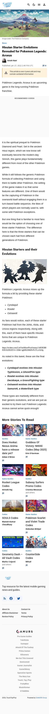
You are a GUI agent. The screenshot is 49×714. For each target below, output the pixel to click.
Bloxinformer (24, 687)
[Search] (28, 4)
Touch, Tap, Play (24, 680)
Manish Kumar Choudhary (9, 523)
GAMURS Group (41, 698)
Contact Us (25, 609)
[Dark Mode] (33, 4)
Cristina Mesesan (34, 489)
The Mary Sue (24, 676)
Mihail (28, 561)
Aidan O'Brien (8, 457)
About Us (6, 609)
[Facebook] (11, 598)
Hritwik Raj (7, 489)
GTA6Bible (24, 691)
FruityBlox (24, 684)
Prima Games (24, 651)
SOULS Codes (10, 517)
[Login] (44, 4)
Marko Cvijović (9, 561)
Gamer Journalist (24, 665)
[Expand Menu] (39, 4)
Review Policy (8, 617)
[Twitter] (19, 598)
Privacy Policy (27, 617)
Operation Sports (24, 673)
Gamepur (24, 644)
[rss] (4, 598)
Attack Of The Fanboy (24, 647)
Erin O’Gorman (32, 453)
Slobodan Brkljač (33, 529)
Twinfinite (24, 640)
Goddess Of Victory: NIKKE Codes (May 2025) (36, 446)
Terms (23, 613)
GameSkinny (24, 669)
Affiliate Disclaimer (10, 613)
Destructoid (24, 662)
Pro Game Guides (24, 636)
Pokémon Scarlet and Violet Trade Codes (35, 521)
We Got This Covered (24, 658)
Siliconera (24, 655)
